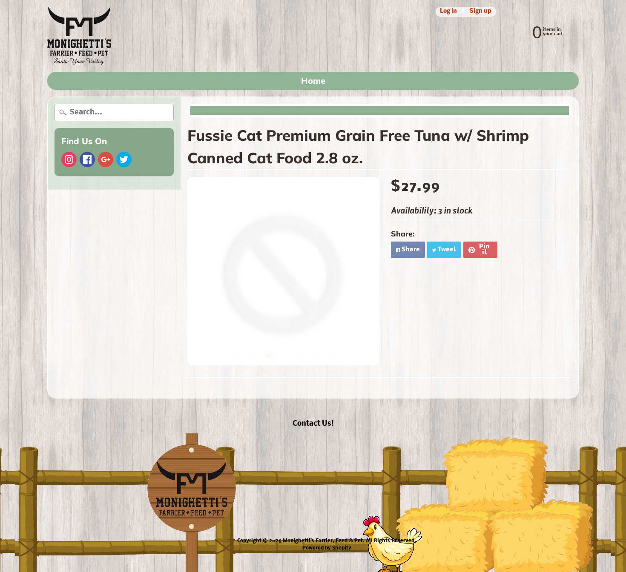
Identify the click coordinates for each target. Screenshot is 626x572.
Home (313, 80)
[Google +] (105, 159)
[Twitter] (124, 159)
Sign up (480, 11)
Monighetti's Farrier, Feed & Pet (323, 541)
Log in (448, 11)
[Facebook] (87, 159)
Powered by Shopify (326, 548)
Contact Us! (313, 424)
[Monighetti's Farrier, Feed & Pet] (79, 36)
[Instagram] (69, 159)
